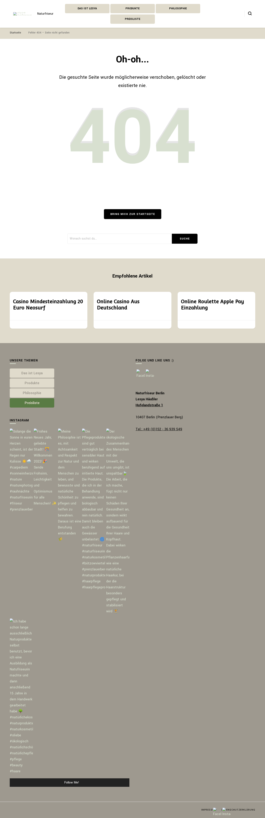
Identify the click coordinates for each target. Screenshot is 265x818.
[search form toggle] (250, 13)
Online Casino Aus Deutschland (118, 304)
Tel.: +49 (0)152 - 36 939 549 (159, 429)
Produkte (132, 8)
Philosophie (178, 8)
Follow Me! (71, 782)
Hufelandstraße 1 (149, 405)
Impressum (209, 809)
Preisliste (132, 19)
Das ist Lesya (87, 8)
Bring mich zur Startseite (132, 214)
